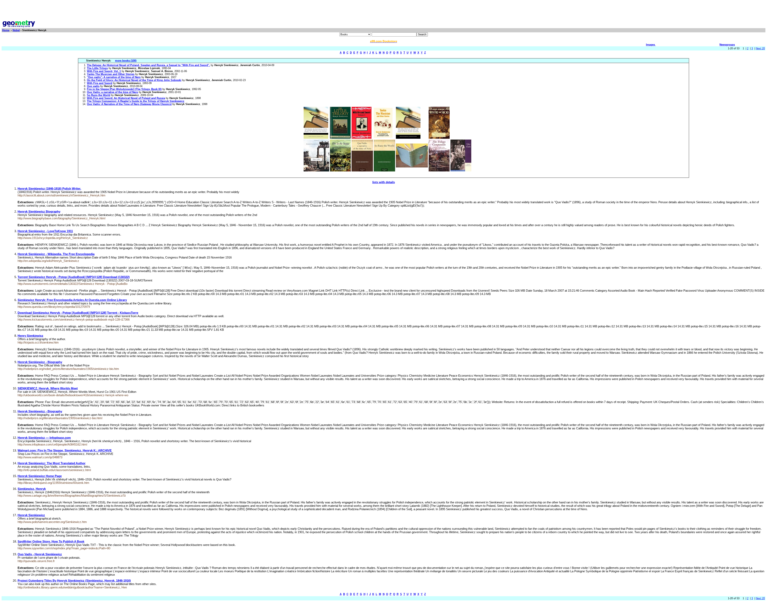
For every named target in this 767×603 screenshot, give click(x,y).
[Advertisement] (383, 11)
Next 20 (760, 48)
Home (5, 30)
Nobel (16, 30)
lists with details (383, 182)
